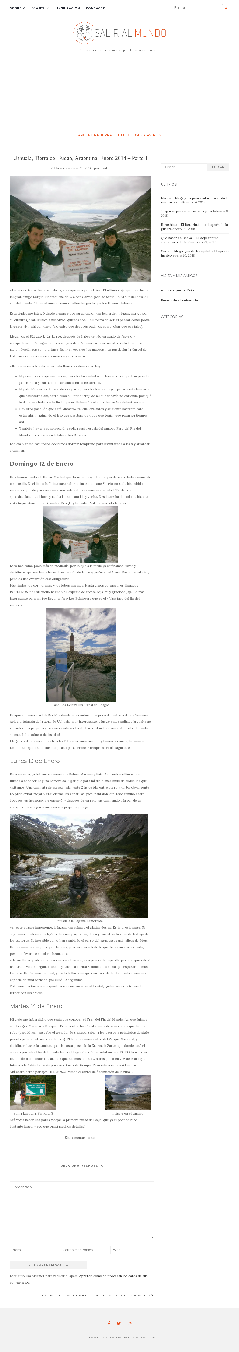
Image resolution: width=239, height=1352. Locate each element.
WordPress (147, 1337)
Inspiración (68, 8)
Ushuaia (141, 135)
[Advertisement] (119, 94)
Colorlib (115, 1337)
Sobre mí (18, 8)
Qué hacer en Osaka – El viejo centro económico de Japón (189, 240)
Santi (104, 168)
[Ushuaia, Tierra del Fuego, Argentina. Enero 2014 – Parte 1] (80, 229)
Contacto (96, 8)
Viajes (38, 8)
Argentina (88, 135)
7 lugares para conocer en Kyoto (186, 211)
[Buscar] (226, 7)
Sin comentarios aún (80, 1138)
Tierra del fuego (116, 135)
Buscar (218, 167)
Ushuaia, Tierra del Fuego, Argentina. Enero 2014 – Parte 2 (96, 1295)
